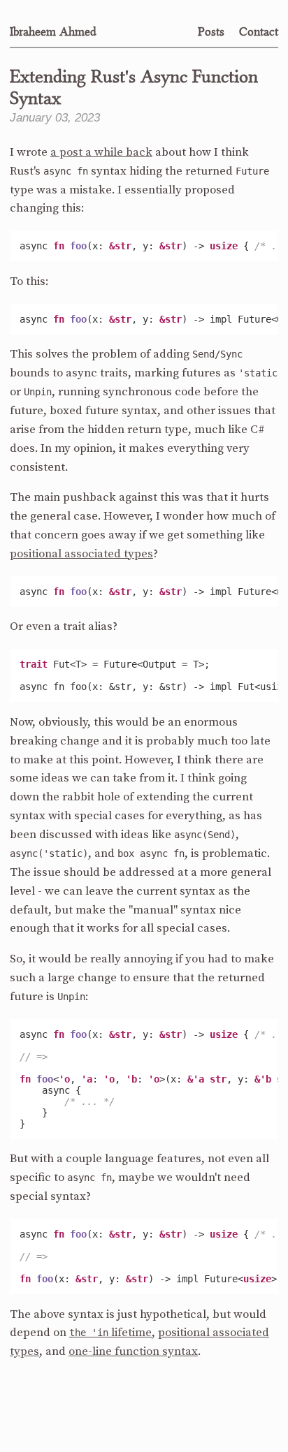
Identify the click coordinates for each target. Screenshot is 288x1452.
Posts (211, 31)
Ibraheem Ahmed (53, 31)
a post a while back (101, 152)
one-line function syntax (133, 1351)
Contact (258, 31)
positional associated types (81, 554)
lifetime (110, 1333)
